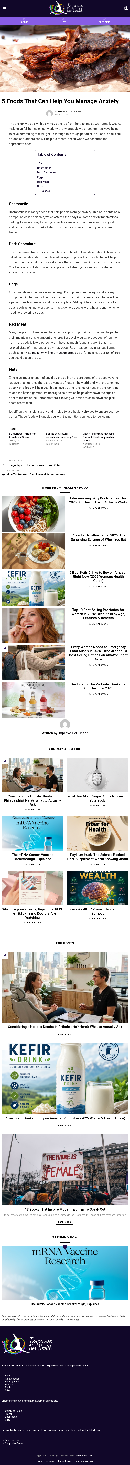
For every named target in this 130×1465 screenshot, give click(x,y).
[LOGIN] (126, 8)
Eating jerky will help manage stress (52, 352)
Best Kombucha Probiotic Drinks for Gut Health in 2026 (98, 686)
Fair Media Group (86, 1456)
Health (8, 1375)
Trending (104, 22)
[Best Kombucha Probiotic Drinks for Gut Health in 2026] (33, 700)
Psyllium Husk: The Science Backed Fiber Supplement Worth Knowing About (97, 857)
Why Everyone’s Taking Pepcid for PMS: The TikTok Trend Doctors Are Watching (32, 913)
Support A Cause (14, 1443)
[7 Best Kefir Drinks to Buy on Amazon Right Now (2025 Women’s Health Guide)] (33, 588)
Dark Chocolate (46, 172)
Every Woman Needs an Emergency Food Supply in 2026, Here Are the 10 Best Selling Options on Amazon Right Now (98, 653)
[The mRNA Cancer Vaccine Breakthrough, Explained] (32, 833)
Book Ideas (11, 1416)
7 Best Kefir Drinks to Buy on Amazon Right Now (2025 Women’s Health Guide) (98, 577)
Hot (63, 22)
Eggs (40, 177)
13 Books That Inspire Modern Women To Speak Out (65, 1209)
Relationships (12, 1378)
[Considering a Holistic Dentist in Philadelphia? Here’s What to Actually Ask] (32, 775)
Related (45, 190)
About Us (50, 1461)
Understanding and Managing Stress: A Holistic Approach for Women (99, 437)
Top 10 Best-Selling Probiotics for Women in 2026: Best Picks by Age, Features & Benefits (98, 614)
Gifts (7, 1390)
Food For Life (12, 1440)
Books (8, 1387)
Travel (8, 1414)
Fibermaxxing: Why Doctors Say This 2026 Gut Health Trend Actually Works (98, 500)
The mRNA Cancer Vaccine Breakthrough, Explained (32, 857)
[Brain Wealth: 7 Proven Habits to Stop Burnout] (97, 888)
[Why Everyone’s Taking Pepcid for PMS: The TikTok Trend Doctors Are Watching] (32, 888)
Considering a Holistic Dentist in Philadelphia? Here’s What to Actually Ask (32, 800)
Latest (24, 22)
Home (39, 1461)
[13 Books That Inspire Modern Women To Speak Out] (65, 1169)
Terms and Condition (84, 1461)
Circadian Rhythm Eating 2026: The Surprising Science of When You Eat (98, 537)
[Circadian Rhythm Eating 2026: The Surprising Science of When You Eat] (33, 551)
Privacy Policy (64, 1461)
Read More (64, 1034)
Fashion (9, 1384)
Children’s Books (13, 1411)
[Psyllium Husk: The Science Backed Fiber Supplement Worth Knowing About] (97, 833)
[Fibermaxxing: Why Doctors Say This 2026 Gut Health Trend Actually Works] (33, 514)
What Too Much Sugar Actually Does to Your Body (97, 798)
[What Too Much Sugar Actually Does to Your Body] (97, 775)
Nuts (40, 186)
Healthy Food (76, 487)
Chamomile (44, 168)
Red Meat (43, 181)
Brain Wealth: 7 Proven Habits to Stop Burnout (97, 911)
